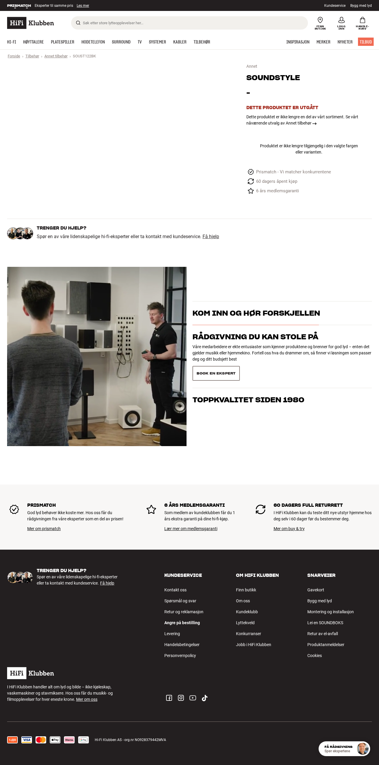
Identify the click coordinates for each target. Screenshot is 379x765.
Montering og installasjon (330, 611)
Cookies (314, 655)
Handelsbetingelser (182, 644)
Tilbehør (32, 56)
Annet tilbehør (56, 56)
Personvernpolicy (180, 655)
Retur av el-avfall (322, 633)
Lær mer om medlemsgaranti (190, 528)
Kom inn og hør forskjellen (256, 313)
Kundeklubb (247, 611)
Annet (251, 66)
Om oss (243, 600)
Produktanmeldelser (325, 644)
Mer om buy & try (289, 528)
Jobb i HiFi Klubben (253, 644)
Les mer (83, 6)
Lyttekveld (245, 622)
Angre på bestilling (182, 622)
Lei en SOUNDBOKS (325, 622)
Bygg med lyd (361, 6)
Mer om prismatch (44, 528)
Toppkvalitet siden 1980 (248, 399)
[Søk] (78, 22)
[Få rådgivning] (362, 748)
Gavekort (315, 590)
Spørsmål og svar (180, 600)
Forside (14, 56)
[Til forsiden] (30, 23)
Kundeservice (335, 6)
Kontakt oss (175, 590)
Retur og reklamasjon (183, 611)
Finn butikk (246, 590)
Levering (172, 633)
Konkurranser (248, 633)
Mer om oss (86, 699)
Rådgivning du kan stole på (255, 336)
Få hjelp (211, 236)
